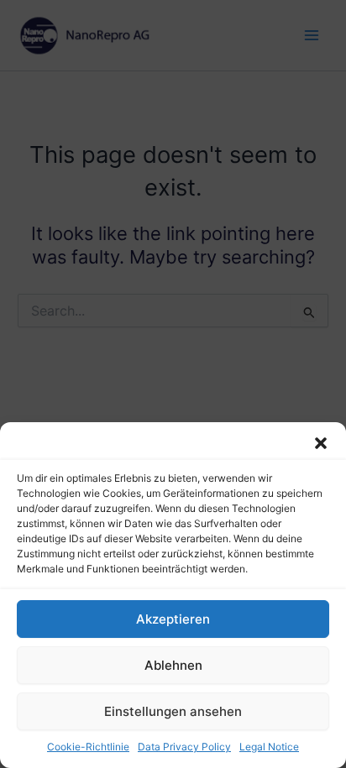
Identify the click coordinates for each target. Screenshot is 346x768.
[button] (320, 443)
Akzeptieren (173, 619)
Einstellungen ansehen (173, 711)
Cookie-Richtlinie (88, 746)
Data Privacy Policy (184, 746)
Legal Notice (269, 746)
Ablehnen (173, 665)
